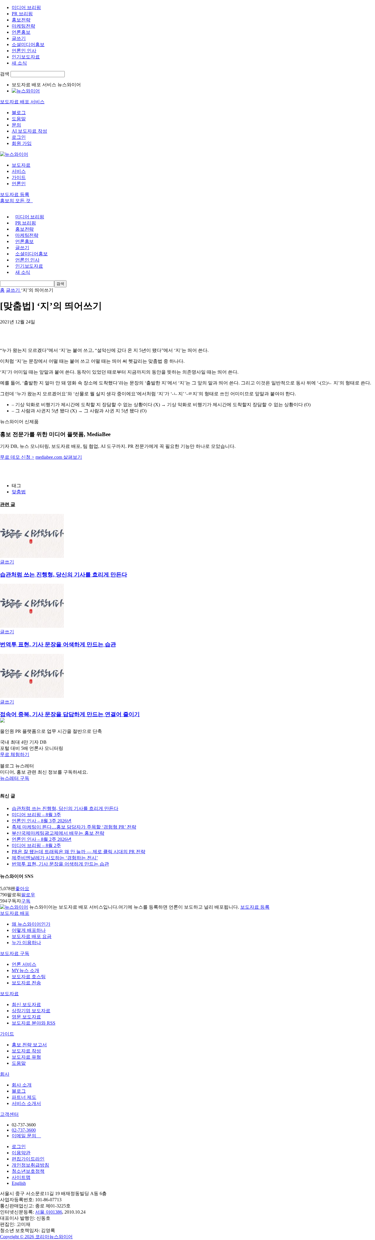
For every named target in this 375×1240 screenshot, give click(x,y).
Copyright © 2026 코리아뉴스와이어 (36, 1236)
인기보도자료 (26, 56)
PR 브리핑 (22, 13)
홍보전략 (21, 19)
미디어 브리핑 (26, 7)
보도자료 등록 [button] (14, 194)
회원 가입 (22, 143)
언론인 (19, 183)
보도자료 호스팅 (29, 976)
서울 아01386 (48, 1211)
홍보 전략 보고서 (29, 1044)
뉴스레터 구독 (14, 778)
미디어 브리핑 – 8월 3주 (36, 814)
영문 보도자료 (26, 1016)
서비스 (19, 171)
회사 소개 (22, 1084)
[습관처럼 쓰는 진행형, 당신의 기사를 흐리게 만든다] (32, 556)
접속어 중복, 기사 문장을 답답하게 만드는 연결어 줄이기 (70, 714)
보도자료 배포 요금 (32, 936)
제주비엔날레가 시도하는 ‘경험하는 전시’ (55, 857)
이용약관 (21, 1152)
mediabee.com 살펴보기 (58, 457)
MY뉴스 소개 (25, 970)
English (19, 1183)
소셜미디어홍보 (28, 44)
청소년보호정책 (28, 1171)
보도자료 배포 (14, 913)
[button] (187, 755)
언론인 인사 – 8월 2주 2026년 (41, 839)
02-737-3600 (24, 1130)
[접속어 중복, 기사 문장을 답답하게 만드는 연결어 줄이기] (32, 696)
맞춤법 (19, 491)
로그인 (19, 137)
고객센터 (9, 1114)
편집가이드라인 (28, 1158)
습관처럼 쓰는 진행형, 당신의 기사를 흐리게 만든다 (63, 574)
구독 (25, 900)
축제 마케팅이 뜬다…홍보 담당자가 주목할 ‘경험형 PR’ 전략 (74, 826)
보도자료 (21, 165)
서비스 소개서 (26, 1103)
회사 (4, 1074)
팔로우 (28, 894)
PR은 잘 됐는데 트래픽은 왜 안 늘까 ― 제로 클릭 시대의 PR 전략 (78, 851)
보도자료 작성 (26, 1050)
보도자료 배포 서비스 (22, 101)
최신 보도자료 (26, 1004)
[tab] (187, 913)
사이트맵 (21, 1177)
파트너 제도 (24, 1097)
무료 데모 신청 (17, 457)
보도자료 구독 (14, 953)
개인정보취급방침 (30, 1165)
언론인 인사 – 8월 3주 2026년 (41, 820)
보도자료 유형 (26, 1057)
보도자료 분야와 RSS (33, 1022)
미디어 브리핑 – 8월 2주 (36, 845)
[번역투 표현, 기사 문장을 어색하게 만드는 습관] (32, 626)
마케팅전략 (23, 25)
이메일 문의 (26, 1135)
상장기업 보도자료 (31, 1010)
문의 (16, 124)
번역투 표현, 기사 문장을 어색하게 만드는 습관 (58, 644)
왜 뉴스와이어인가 (31, 924)
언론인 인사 (24, 50)
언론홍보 (21, 32)
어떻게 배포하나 (29, 930)
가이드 (19, 177)
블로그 (19, 112)
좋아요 (22, 888)
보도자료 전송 (26, 982)
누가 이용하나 (26, 942)
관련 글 (7, 504)
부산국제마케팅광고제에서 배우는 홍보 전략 (58, 833)
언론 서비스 (24, 964)
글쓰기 (19, 38)
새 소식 (19, 62)
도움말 (19, 118)
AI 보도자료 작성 (29, 131)
